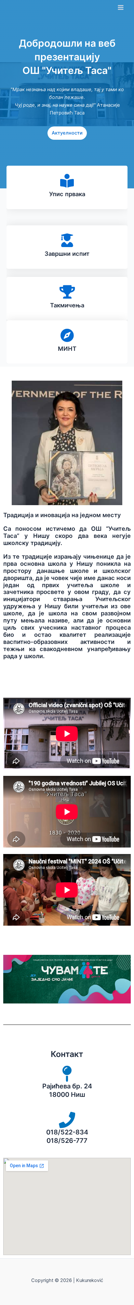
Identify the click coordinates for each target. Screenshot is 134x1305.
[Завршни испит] (67, 240)
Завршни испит (67, 253)
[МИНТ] (67, 335)
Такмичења (67, 305)
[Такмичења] (67, 292)
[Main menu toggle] (120, 7)
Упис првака (67, 193)
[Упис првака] (67, 180)
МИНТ (67, 348)
